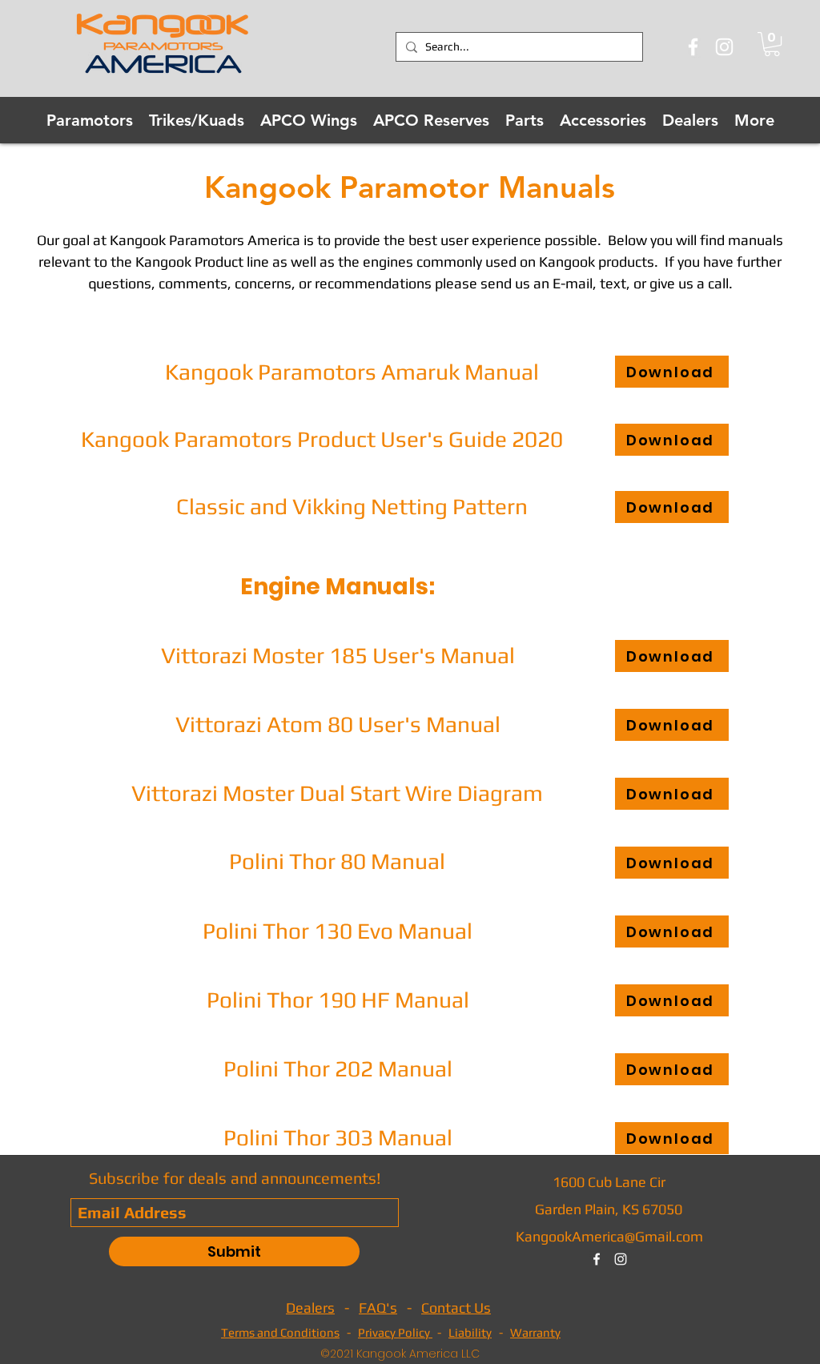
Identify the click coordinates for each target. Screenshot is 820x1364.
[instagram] (621, 1259)
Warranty (535, 1332)
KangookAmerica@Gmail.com (609, 1236)
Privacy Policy (395, 1332)
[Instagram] (724, 46)
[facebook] (597, 1259)
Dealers (310, 1307)
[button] (772, 44)
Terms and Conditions (280, 1332)
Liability (470, 1332)
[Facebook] (693, 46)
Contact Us (456, 1307)
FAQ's (378, 1307)
